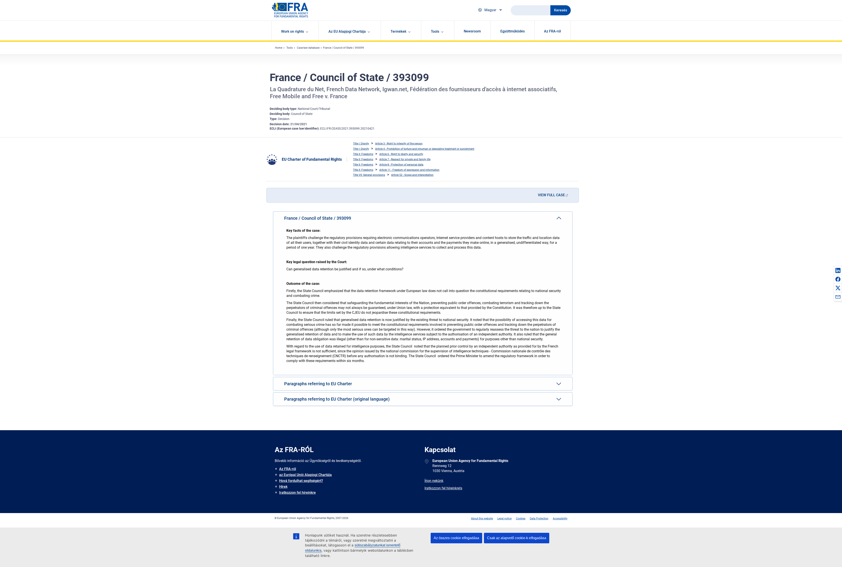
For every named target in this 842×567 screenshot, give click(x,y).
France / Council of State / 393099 (343, 47)
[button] (838, 270)
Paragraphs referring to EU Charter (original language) (337, 399)
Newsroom (472, 31)
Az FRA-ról (552, 31)
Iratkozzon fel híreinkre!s (443, 488)
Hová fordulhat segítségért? (301, 481)
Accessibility (560, 518)
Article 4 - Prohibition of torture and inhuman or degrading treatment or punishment (424, 148)
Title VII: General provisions (369, 175)
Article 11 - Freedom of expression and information (409, 169)
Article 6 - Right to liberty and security (401, 154)
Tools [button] (435, 31)
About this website (482, 518)
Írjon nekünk (434, 481)
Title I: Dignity (361, 143)
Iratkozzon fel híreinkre (297, 492)
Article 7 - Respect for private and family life (404, 159)
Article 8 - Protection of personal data (401, 164)
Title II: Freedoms (363, 154)
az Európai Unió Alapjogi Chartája (305, 475)
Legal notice (504, 518)
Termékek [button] (398, 31)
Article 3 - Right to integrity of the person (399, 143)
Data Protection (539, 518)
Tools (289, 47)
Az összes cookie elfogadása (456, 538)
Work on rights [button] (292, 31)
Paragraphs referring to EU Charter (318, 383)
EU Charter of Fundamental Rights (312, 159)
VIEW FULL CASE (551, 195)
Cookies (520, 518)
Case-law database (308, 47)
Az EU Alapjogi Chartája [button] (347, 31)
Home (278, 47)
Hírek (283, 487)
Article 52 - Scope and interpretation (412, 175)
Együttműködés (512, 31)
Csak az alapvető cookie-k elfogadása (516, 538)
